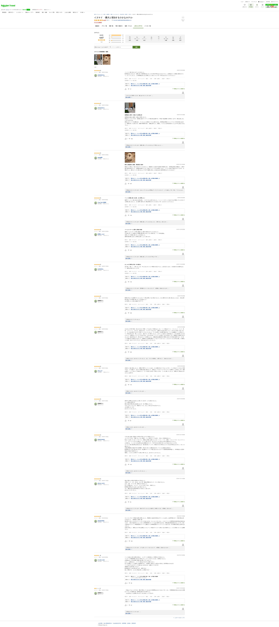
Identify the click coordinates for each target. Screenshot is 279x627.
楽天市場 (268, 1)
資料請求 (134, 623)
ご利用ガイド (247, 1)
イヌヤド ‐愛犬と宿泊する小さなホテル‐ (113, 17)
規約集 (128, 623)
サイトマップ (254, 1)
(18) (138, 26)
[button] (98, 59)
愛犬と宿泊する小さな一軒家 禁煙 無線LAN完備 (141, 85)
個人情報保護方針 (108, 623)
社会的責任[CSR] (117, 623)
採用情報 (124, 623)
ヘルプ (242, 1)
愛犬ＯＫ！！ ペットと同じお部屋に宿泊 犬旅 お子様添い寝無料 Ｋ (145, 83)
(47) (119, 26)
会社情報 (100, 623)
